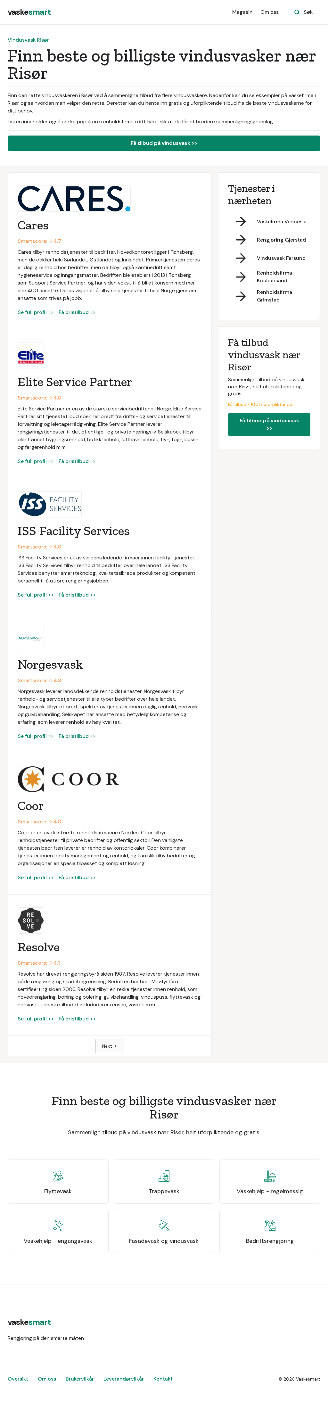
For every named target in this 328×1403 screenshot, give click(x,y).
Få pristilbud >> (77, 312)
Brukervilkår (80, 1378)
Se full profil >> (36, 312)
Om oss (269, 12)
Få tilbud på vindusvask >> (164, 143)
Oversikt (18, 1378)
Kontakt (163, 1378)
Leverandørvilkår (123, 1378)
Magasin (242, 12)
